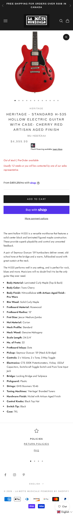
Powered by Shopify (55, 491)
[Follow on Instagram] (14, 475)
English (34, 484)
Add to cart (36, 199)
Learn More (57, 149)
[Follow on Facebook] (5, 475)
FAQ (36, 450)
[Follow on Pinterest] (24, 475)
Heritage (36, 108)
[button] (65, 512)
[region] (36, 442)
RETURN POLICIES (36, 444)
